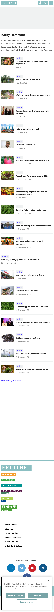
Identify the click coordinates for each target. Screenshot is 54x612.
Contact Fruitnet (12, 533)
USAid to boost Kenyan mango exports (33, 95)
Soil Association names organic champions (30, 242)
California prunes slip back (28, 338)
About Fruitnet (11, 524)
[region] (26, 593)
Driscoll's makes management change (33, 322)
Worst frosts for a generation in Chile (32, 176)
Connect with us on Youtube (32, 568)
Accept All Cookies (15, 595)
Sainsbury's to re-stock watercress (31, 210)
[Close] (49, 580)
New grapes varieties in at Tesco (30, 275)
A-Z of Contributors (13, 546)
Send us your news (13, 537)
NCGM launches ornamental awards (32, 369)
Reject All (38, 595)
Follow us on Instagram (43, 568)
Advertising (10, 529)
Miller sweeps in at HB (25, 144)
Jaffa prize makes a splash (27, 129)
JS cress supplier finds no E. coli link (32, 306)
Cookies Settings (26, 602)
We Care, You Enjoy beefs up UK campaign (20, 259)
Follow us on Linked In (11, 568)
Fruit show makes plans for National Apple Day (32, 62)
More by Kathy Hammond (11, 380)
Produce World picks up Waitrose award (33, 225)
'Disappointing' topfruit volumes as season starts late (31, 192)
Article (19, 58)
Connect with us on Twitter (22, 568)
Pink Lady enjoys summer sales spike (32, 160)
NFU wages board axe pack (28, 79)
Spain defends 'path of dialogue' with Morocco (32, 112)
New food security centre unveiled (31, 353)
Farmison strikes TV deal (27, 290)
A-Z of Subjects (11, 541)
